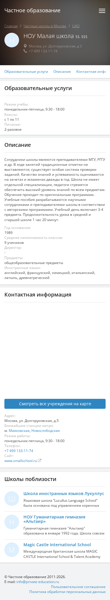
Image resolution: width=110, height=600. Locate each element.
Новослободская (45, 430)
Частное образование (32, 10)
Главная (11, 25)
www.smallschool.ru (21, 460)
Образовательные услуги (26, 72)
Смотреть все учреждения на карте (55, 403)
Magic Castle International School (57, 544)
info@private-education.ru (37, 581)
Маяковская (19, 430)
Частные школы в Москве (44, 25)
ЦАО (75, 25)
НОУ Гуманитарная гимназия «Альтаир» (54, 519)
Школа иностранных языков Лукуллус (63, 493)
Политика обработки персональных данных (67, 591)
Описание (62, 72)
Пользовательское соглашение (78, 586)
